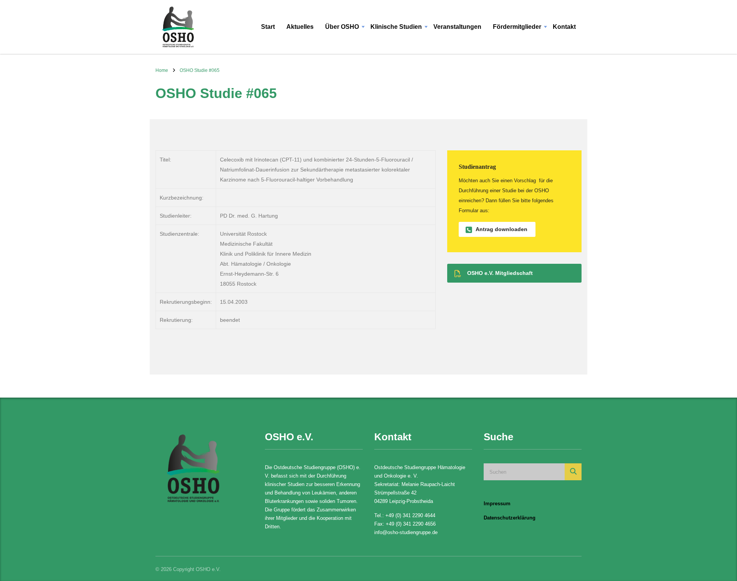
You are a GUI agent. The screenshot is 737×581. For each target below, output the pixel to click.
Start (268, 26)
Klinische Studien (396, 26)
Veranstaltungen (457, 26)
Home (161, 70)
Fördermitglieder (517, 26)
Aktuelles (300, 26)
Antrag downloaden (501, 229)
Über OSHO (342, 26)
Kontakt (564, 26)
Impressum (497, 503)
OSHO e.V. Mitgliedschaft (500, 273)
